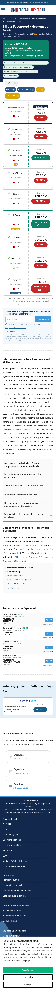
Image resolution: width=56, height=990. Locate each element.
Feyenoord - (28, 620)
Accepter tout (28, 970)
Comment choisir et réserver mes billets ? (24, 485)
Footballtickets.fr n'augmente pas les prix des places (24, 515)
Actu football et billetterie (14, 915)
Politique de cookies (12, 845)
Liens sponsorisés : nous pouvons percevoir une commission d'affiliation (25, 504)
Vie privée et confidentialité (15, 328)
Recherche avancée (11, 879)
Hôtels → (40, 709)
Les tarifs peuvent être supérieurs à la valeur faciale (22, 475)
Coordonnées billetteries (14, 866)
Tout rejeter (28, 984)
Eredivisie (13, 18)
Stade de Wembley (11, 935)
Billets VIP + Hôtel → (40, 224)
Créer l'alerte (43, 319)
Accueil (5, 18)
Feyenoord (23, 18)
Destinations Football (12, 885)
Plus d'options (10, 331)
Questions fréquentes (13, 840)
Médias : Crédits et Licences (15, 861)
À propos (7, 824)
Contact (6, 829)
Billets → (41, 201)
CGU (5, 855)
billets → (41, 117)
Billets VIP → (40, 157)
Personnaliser (28, 977)
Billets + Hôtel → (40, 288)
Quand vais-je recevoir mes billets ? (21, 494)
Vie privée (7, 850)
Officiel (11, 83)
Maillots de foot (10, 921)
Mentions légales (10, 834)
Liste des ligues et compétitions (17, 890)
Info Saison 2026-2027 (13, 910)
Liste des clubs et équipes (14, 895)
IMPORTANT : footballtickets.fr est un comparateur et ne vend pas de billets (22, 464)
